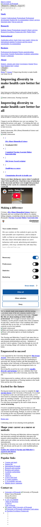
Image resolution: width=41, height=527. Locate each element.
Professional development (9, 52)
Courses (3, 18)
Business (4, 48)
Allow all (20, 292)
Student (4, 68)
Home (3, 72)
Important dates (6, 22)
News (36, 64)
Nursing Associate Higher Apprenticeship (23, 218)
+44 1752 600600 (11, 500)
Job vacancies (10, 505)
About (3, 60)
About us (8, 476)
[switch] (36, 264)
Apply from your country (22, 40)
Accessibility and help (13, 481)
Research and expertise (12, 468)
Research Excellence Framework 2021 (13, 32)
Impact (9, 30)
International (6, 36)
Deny (20, 304)
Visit (2, 66)
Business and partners (12, 470)
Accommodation (23, 20)
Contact (16, 66)
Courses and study (11, 462)
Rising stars (5, 419)
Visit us (8, 503)
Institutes (4, 30)
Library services (34, 20)
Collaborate (10, 56)
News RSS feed (11, 477)
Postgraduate (21, 18)
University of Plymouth (13, 492)
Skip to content (6, 2)
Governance (24, 64)
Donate (3, 56)
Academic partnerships (30, 54)
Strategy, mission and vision (10, 64)
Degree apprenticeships (26, 52)
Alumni (30, 64)
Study (3, 14)
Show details (29, 285)
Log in (21, 6)
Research (5, 26)
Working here (8, 66)
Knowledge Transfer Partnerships (12, 54)
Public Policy (31, 32)
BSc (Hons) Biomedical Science (19, 212)
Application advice (7, 40)
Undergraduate (12, 18)
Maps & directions (11, 501)
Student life (13, 20)
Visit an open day (17, 22)
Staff (4, 70)
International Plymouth (12, 466)
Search (5, 6)
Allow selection (20, 298)
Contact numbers (11, 479)
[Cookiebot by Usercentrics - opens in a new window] (29, 221)
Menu (13, 6)
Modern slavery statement (13, 483)
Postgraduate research (19, 30)
